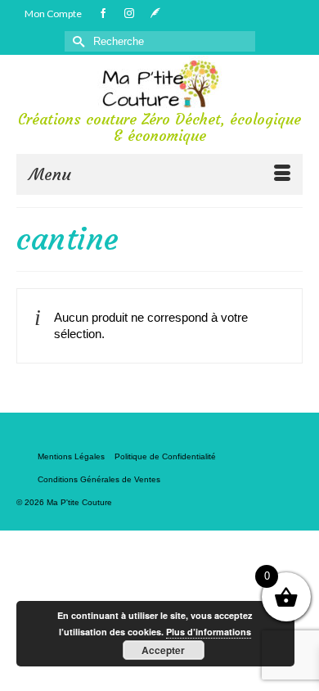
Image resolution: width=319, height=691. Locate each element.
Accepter (163, 650)
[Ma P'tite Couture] (159, 83)
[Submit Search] (77, 41)
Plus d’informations (208, 632)
